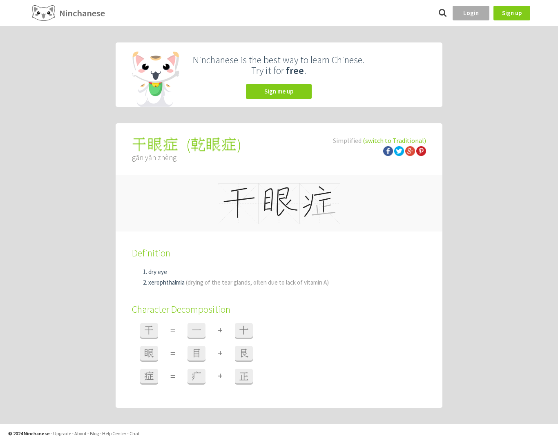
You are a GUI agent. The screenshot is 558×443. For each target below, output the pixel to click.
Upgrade (62, 433)
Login (471, 13)
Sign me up (278, 91)
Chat (134, 433)
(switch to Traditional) (394, 140)
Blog (94, 433)
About (80, 433)
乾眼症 (213, 144)
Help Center (114, 433)
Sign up (512, 13)
